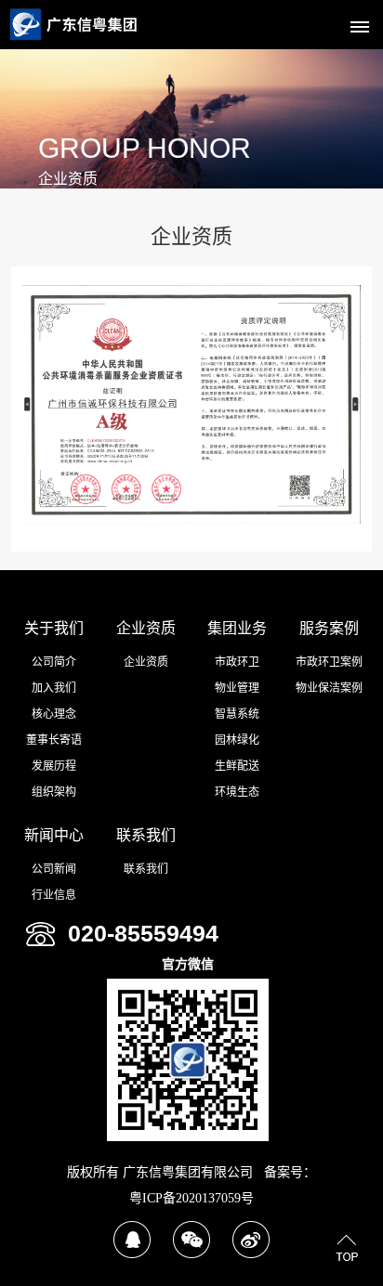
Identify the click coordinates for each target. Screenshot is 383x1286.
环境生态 (237, 792)
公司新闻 (54, 869)
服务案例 (329, 628)
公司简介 (54, 662)
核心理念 (54, 714)
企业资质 (146, 628)
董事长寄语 (54, 740)
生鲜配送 (237, 766)
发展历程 (54, 766)
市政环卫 (237, 662)
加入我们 (54, 688)
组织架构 (54, 792)
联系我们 (146, 835)
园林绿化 (237, 740)
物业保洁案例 (329, 688)
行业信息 (54, 895)
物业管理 (237, 688)
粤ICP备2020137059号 (191, 1198)
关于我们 (54, 628)
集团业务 (237, 628)
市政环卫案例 (329, 662)
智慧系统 (237, 714)
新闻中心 (54, 835)
